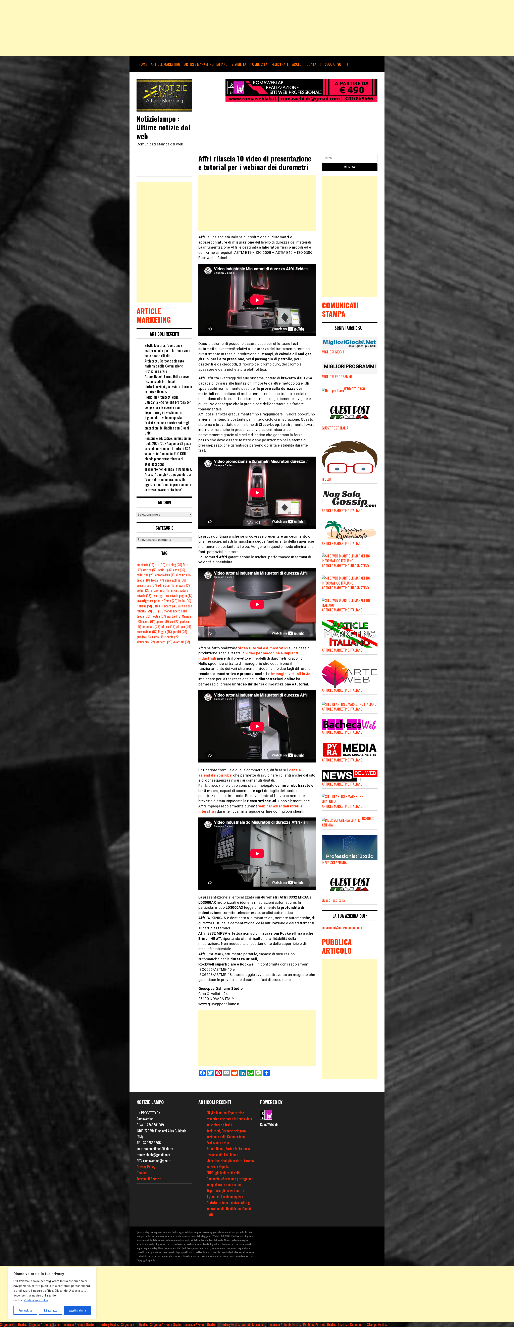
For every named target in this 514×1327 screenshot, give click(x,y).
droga (157, 580)
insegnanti (160, 590)
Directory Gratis (108, 1324)
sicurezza (146, 642)
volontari (181, 642)
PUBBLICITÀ (258, 64)
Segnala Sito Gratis (13, 1324)
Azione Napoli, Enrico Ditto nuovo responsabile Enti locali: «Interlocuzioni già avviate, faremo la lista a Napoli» (168, 384)
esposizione (147, 585)
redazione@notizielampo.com (342, 927)
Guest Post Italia (333, 900)
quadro (144, 637)
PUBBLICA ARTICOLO (337, 946)
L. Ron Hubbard (165, 606)
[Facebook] (348, 64)
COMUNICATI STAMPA (340, 309)
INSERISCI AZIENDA (334, 862)
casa (179, 570)
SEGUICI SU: (333, 64)
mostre (173, 616)
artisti (165, 570)
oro (174, 621)
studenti (163, 642)
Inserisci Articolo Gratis (285, 1324)
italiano (144, 606)
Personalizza (25, 1310)
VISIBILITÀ (239, 64)
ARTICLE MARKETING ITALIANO (206, 64)
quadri (179, 631)
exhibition (166, 585)
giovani (183, 585)
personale (151, 626)
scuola (172, 637)
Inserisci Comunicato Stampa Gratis (362, 1324)
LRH (158, 611)
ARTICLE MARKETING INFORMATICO (345, 565)
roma (158, 637)
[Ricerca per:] (350, 158)
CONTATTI (314, 64)
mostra (158, 616)
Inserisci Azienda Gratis (78, 1324)
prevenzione (147, 631)
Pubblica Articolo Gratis (319, 1324)
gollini (143, 590)
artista (149, 570)
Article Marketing (254, 1324)
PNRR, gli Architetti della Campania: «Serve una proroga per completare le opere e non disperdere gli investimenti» (168, 404)
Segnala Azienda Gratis (44, 1324)
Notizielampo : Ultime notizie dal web (163, 127)
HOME (143, 64)
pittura (183, 626)
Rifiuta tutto (50, 1310)
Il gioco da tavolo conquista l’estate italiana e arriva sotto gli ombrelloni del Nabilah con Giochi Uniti (167, 425)
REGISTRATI (279, 64)
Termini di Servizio (149, 1178)
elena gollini (175, 580)
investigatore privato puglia (172, 595)
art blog (174, 564)
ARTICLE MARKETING (165, 64)
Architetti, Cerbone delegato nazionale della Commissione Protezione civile (164, 366)
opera (148, 621)
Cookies (142, 1172)
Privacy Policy (146, 1166)
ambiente (145, 564)
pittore (168, 626)
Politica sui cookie (36, 1300)
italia (184, 600)
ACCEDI (297, 64)
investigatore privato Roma (157, 600)
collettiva (145, 575)
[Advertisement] (120, 28)
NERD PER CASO (354, 388)
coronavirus (165, 575)
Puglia (165, 631)
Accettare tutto (77, 1310)
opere (162, 621)
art (160, 564)
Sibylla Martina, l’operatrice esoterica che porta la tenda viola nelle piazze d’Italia (167, 350)
